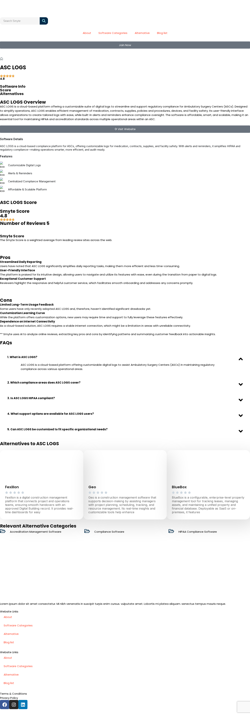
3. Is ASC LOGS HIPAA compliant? (31, 398)
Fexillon (12, 487)
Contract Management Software (35, 58)
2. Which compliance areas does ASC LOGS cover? (44, 382)
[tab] (125, 357)
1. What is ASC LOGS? (22, 357)
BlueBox (179, 487)
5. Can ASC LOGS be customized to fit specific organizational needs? (57, 429)
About (87, 33)
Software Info (12, 86)
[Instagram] (13, 704)
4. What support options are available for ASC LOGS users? (50, 414)
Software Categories (112, 33)
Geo (92, 487)
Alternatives (12, 93)
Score (5, 90)
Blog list (162, 33)
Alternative (142, 33)
